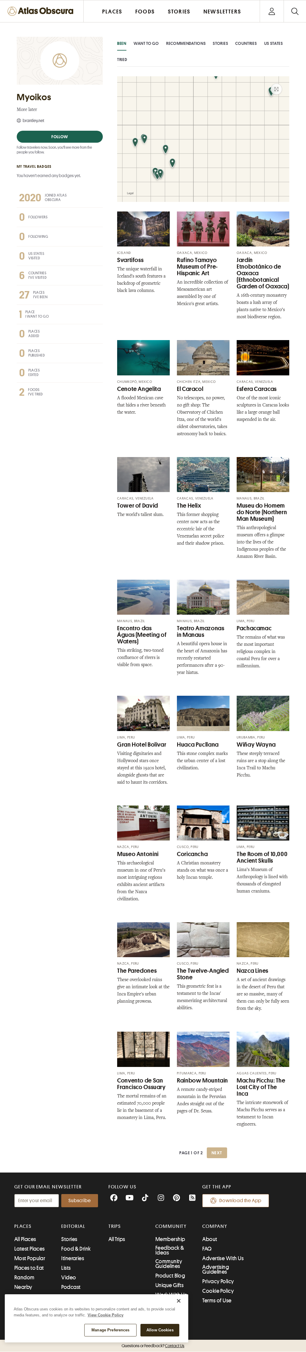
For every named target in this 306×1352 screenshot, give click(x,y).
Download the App (240, 1200)
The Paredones (137, 971)
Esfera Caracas (257, 389)
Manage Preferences (110, 1330)
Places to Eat (29, 1268)
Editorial (73, 1226)
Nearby (23, 1287)
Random (24, 1277)
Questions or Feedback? (153, 1346)
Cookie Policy (218, 1291)
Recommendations (186, 43)
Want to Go (146, 43)
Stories (220, 43)
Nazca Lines (252, 971)
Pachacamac (254, 628)
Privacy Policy (218, 1281)
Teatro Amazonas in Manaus (200, 631)
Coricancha (192, 854)
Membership (170, 1239)
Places (23, 1226)
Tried (122, 59)
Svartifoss (130, 260)
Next (217, 1153)
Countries (246, 43)
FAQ (207, 1248)
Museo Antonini (138, 854)
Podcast (70, 1287)
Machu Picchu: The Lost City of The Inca (261, 1087)
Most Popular (29, 1258)
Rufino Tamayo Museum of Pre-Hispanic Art (197, 266)
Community (171, 1226)
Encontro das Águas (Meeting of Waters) (142, 635)
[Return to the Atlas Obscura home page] (42, 11)
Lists (66, 1268)
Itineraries (72, 1258)
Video (68, 1277)
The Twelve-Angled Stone (203, 974)
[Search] (295, 11)
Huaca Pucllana (198, 745)
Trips (114, 1226)
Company (214, 1226)
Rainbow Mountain (202, 1080)
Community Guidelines (168, 1264)
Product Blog (170, 1275)
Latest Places (29, 1248)
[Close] (178, 1300)
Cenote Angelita (139, 389)
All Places (25, 1239)
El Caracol (190, 389)
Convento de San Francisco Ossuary (141, 1083)
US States (273, 43)
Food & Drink (76, 1248)
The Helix (189, 506)
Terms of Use (216, 1300)
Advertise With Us (223, 1258)
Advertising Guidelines (215, 1269)
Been (121, 43)
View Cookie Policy (105, 1315)
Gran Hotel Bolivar (141, 745)
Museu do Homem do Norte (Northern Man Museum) (262, 512)
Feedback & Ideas (169, 1250)
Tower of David (137, 506)
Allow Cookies (160, 1330)
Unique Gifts (169, 1285)
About (209, 1239)
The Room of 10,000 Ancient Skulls (262, 857)
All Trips (116, 1239)
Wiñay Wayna (256, 745)
